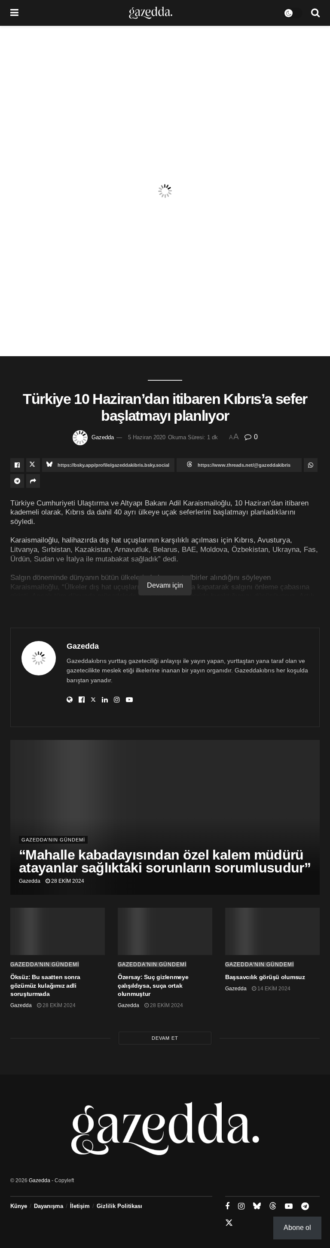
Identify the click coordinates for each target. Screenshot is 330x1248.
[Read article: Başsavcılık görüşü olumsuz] (272, 931)
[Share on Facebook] (17, 465)
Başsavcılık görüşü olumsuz (265, 977)
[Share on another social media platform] (33, 481)
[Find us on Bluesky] (257, 1206)
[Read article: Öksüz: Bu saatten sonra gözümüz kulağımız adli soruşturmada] (57, 931)
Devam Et (165, 1038)
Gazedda (103, 437)
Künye (18, 1206)
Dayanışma (48, 1206)
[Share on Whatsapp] (311, 465)
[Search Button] (315, 13)
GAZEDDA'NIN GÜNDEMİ (53, 839)
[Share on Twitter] (33, 465)
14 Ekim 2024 (273, 989)
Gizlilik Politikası (119, 1206)
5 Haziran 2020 (146, 437)
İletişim (80, 1206)
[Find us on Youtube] (289, 1206)
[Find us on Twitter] (229, 1223)
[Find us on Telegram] (305, 1206)
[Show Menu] (14, 13)
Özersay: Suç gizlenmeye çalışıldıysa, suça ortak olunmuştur (153, 985)
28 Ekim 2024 (67, 881)
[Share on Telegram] (17, 481)
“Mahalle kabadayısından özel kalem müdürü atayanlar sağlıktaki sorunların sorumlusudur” (165, 861)
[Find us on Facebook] (227, 1206)
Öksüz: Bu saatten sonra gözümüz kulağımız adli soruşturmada (45, 985)
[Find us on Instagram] (241, 1206)
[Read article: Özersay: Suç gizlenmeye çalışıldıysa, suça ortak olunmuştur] (165, 931)
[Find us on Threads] (272, 1206)
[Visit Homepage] (150, 13)
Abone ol (297, 1227)
